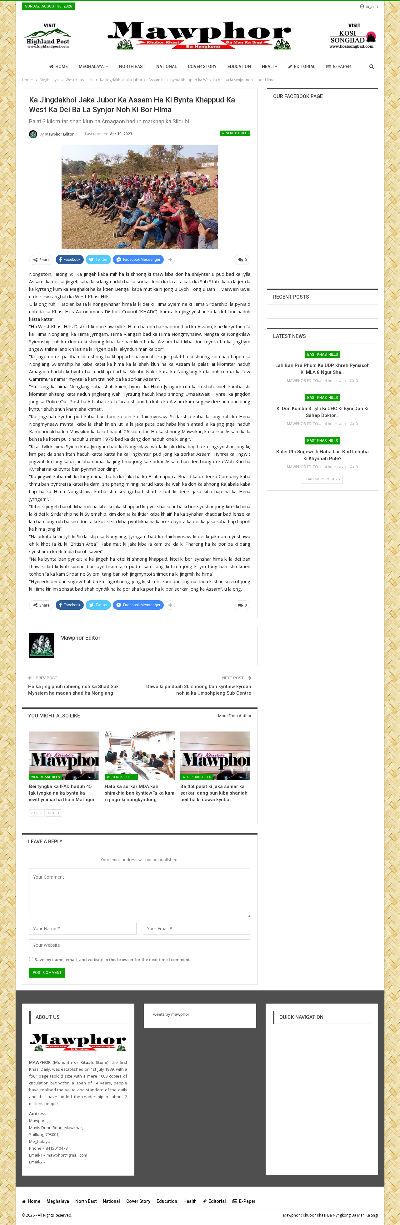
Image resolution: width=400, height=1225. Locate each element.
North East (132, 66)
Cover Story (202, 66)
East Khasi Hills (322, 354)
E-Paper (342, 66)
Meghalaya (91, 66)
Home (61, 66)
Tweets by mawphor (170, 1014)
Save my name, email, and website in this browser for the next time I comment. (113, 959)
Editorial (304, 66)
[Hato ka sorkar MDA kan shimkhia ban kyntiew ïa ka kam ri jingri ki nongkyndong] (140, 756)
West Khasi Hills (235, 133)
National (166, 66)
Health (270, 66)
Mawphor (291, 1215)
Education (239, 66)
